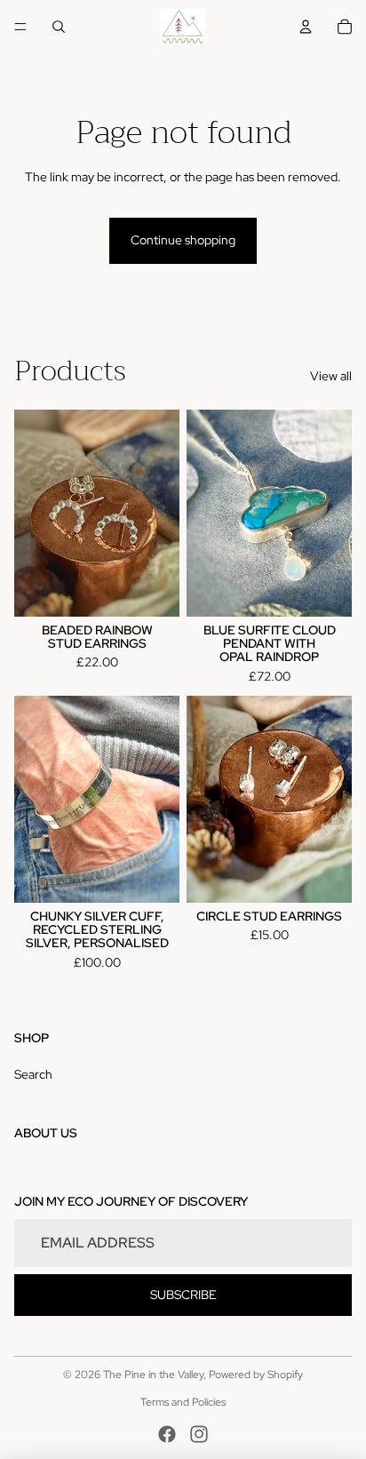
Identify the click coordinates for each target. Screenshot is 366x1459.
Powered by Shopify (256, 1374)
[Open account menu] (305, 26)
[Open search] (58, 26)
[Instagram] (199, 1434)
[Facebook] (167, 1434)
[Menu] (20, 26)
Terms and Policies (183, 1402)
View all (331, 376)
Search (33, 1074)
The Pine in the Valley (153, 1374)
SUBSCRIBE (183, 1295)
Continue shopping (183, 240)
